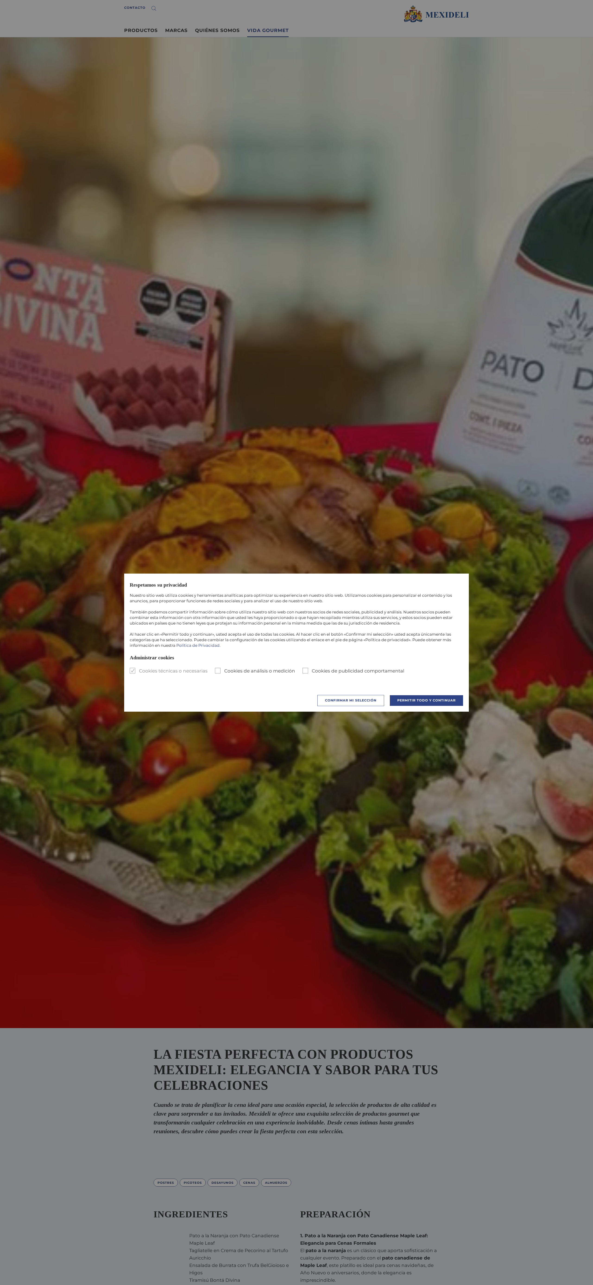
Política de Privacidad (198, 645)
